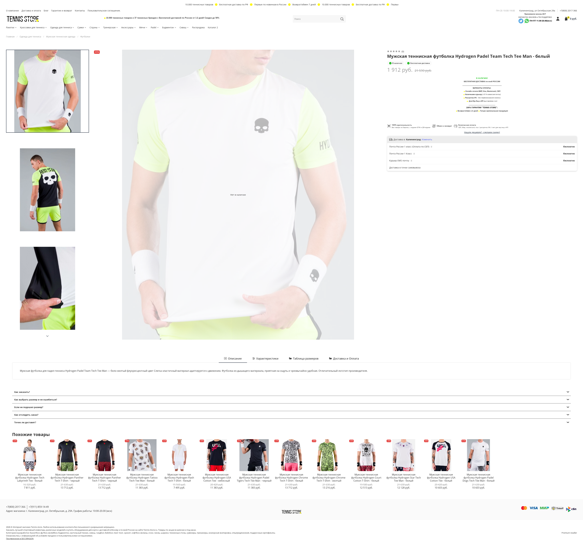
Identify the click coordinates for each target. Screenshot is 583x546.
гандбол (100, 533)
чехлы (157, 533)
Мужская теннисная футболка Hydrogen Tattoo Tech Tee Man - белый (142, 477)
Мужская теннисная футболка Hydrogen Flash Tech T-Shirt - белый (179, 477)
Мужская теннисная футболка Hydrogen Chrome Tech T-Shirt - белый (291, 477)
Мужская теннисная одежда (60, 36)
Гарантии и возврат (61, 10)
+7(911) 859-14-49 (39, 506)
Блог (46, 10)
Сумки (80, 27)
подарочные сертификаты (262, 533)
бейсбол (109, 533)
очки (150, 533)
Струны (93, 27)
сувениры (191, 533)
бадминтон (63, 533)
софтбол (136, 533)
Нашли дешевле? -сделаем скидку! (482, 132)
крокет (127, 533)
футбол (44, 533)
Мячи (142, 27)
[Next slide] (47, 336)
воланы (144, 533)
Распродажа (198, 27)
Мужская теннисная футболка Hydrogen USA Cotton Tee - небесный (217, 477)
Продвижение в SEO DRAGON (20, 538)
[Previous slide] (98, 194)
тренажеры (202, 533)
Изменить (427, 139)
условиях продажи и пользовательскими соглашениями (65, 535)
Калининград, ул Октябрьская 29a (537, 10)
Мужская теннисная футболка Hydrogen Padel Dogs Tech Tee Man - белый (478, 477)
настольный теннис (79, 533)
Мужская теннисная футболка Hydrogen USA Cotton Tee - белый (441, 477)
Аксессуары (127, 27)
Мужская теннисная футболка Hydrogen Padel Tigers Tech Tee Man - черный (254, 477)
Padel (153, 27)
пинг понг (118, 533)
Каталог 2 (213, 27)
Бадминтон (168, 27)
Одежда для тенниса (61, 27)
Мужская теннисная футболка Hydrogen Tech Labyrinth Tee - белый (29, 477)
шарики (165, 533)
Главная (10, 36)
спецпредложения (240, 533)
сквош (92, 533)
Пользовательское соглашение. (104, 10)
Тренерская (109, 27)
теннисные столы (177, 533)
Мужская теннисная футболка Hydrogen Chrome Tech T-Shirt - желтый (328, 477)
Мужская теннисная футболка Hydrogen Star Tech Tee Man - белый (403, 477)
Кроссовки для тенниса (32, 27)
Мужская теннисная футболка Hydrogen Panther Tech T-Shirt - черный (67, 477)
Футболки (85, 36)
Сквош (183, 27)
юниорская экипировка (220, 533)
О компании (12, 10)
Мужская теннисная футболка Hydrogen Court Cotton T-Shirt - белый (366, 477)
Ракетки (10, 27)
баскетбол (35, 533)
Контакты (80, 10)
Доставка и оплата (31, 10)
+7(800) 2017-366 (568, 10)
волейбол (52, 533)
